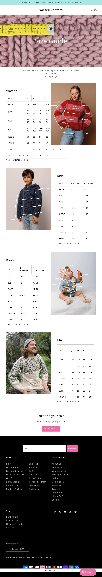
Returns (33, 467)
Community (12, 485)
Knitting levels (36, 489)
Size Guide (34, 485)
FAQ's (32, 471)
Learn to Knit (12, 467)
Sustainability (13, 481)
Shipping (33, 463)
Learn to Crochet (14, 471)
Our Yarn (10, 478)
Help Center (35, 478)
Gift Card (10, 527)
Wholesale (57, 467)
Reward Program (37, 481)
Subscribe (72, 448)
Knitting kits (12, 517)
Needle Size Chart (15, 474)
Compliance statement (58, 483)
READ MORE (51, 428)
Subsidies (57, 499)
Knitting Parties (14, 489)
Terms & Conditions (57, 491)
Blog (8, 463)
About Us (56, 463)
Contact (33, 474)
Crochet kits (12, 520)
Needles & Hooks (14, 524)
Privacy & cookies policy (61, 476)
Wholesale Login (60, 471)
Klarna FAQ (57, 496)
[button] (95, 9)
